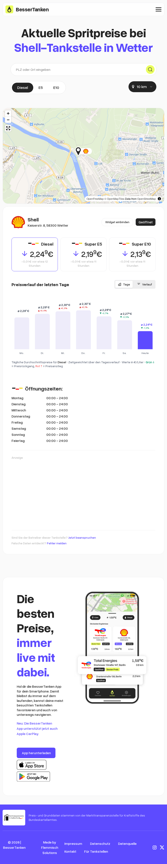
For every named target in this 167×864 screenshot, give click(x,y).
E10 (56, 87)
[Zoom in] (8, 113)
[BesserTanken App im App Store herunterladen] (32, 765)
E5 (40, 87)
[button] (92, 151)
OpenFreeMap (95, 198)
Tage (126, 284)
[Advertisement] (83, 492)
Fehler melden (57, 543)
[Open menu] (158, 9)
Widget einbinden (117, 222)
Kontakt (70, 851)
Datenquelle (127, 843)
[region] (83, 156)
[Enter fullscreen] (8, 128)
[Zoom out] (8, 120)
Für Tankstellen (96, 851)
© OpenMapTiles (114, 198)
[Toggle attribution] (159, 198)
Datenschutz (100, 843)
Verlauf (147, 284)
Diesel (22, 87)
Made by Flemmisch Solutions (49, 847)
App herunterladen (36, 753)
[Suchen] (150, 69)
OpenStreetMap (146, 198)
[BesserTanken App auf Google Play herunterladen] (33, 777)
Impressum (73, 843)
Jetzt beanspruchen (82, 537)
